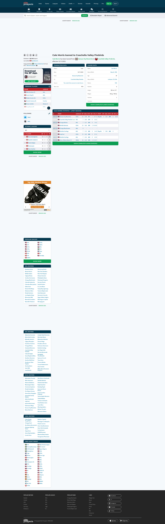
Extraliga (42, 255)
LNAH (41, 472)
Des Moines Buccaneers (31, 425)
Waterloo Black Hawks (43, 434)
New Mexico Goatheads (43, 378)
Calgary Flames (28, 276)
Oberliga (29, 479)
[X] (27, 55)
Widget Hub (91, 498)
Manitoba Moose (42, 337)
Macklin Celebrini (33, 140)
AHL (44, 92)
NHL (28, 242)
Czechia (45, 101)
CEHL (41, 453)
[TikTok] (36, 55)
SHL (41, 249)
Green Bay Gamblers (30, 433)
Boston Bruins (28, 271)
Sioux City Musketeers (43, 426)
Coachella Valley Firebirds (29, 350)
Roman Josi (31, 146)
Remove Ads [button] (133, 20)
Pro (103, 3)
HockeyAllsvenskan (32, 447)
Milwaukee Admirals (43, 339)
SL (27, 472)
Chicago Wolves (29, 346)
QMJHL (28, 257)
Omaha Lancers (41, 423)
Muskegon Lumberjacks (44, 421)
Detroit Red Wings (29, 288)
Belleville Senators (29, 339)
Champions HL (30, 462)
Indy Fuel (27, 401)
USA (116, 83)
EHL (28, 459)
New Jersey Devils (42, 269)
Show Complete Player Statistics (102, 104)
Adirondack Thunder (30, 378)
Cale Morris (56, 59)
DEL (28, 475)
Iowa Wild (27, 368)
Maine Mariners (29, 410)
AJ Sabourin (35, 61)
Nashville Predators (30, 301)
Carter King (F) (29, 95)
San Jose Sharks (42, 282)
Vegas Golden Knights (43, 297)
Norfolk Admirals (42, 380)
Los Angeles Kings (29, 295)
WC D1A (29, 483)
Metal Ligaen (30, 457)
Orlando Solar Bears (42, 382)
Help (90, 502)
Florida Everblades (29, 389)
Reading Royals (41, 387)
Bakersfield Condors (30, 337)
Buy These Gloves (36, 207)
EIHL (41, 451)
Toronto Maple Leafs (43, 291)
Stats (40, 3)
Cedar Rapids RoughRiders (28, 420)
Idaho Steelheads (29, 399)
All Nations (26, 508)
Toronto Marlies (41, 362)
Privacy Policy (92, 504)
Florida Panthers (29, 293)
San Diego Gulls (41, 350)
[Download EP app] (37, 75)
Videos (63, 3)
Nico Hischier (31, 149)
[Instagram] (30, 55)
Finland (25, 504)
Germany (26, 506)
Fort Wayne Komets (30, 391)
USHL (41, 242)
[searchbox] (56, 15)
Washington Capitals (43, 299)
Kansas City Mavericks (30, 407)
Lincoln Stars (28, 435)
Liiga (41, 251)
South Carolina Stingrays (41, 393)
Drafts (70, 3)
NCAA (28, 251)
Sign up (109, 3)
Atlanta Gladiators (29, 382)
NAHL (41, 244)
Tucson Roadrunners (43, 364)
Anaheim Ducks (29, 269)
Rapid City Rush (41, 384)
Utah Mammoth (42, 293)
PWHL (41, 483)
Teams (47, 3)
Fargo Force (28, 431)
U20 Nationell (30, 449)
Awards (88, 3)
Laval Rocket (28, 370)
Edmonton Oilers (29, 291)
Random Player (97, 15)
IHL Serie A (42, 447)
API (89, 508)
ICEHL (28, 485)
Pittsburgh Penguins (43, 280)
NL (40, 253)
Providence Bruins (42, 343)
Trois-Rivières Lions (42, 402)
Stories (80, 3)
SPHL (28, 249)
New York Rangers (42, 273)
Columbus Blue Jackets (30, 284)
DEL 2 (28, 477)
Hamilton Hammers (30, 358)
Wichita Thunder (42, 409)
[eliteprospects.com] (28, 3)
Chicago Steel (28, 423)
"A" (71, 140)
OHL (28, 255)
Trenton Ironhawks (42, 400)
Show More (37, 152)
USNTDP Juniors (42, 432)
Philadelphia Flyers (42, 278)
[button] (113, 10)
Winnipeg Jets (41, 301)
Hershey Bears (28, 366)
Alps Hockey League (45, 444)
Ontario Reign (41, 341)
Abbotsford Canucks (30, 335)
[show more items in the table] (48, 108)
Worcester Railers (42, 411)
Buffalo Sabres (28, 273)
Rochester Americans (43, 346)
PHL (41, 457)
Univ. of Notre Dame (65, 140)
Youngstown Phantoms (43, 436)
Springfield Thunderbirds (41, 355)
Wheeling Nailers (42, 407)
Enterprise (91, 513)
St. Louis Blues (41, 286)
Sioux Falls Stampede (43, 428)
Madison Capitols (42, 419)
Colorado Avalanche (30, 282)
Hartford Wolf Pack (29, 360)
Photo (90, 506)
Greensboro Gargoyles (30, 393)
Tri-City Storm (41, 430)
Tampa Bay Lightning (43, 288)
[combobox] (56, 15)
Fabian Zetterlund (39, 64)
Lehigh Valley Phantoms (44, 335)
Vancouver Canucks (42, 295)
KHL (41, 247)
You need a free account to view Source (73, 83)
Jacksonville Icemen (30, 403)
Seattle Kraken (41, 284)
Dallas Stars (28, 286)
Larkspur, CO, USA (112, 79)
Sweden (25, 498)
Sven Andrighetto (32, 137)
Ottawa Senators (42, 276)
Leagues (55, 3)
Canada (25, 500)
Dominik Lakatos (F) (31, 101)
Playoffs (99, 116)
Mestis (28, 455)
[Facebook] (25, 55)
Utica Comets (41, 366)
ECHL (44, 98)
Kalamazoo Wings (29, 405)
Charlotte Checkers (30, 343)
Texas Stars (40, 360)
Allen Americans (29, 380)
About (90, 500)
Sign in (115, 3)
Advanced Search (111, 15)
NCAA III (42, 470)
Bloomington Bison (29, 384)
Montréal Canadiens (30, 299)
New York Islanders (42, 271)
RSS (90, 511)
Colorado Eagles (29, 353)
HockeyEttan (30, 451)
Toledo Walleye (41, 398)
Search (84, 15)
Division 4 (45, 104)
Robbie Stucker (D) (30, 98)
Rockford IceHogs (42, 348)
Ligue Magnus (43, 449)
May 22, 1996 (114, 72)
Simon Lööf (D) (30, 104)
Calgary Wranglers (29, 341)
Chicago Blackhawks (30, 280)
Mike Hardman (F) (30, 92)
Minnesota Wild (29, 297)
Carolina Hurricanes (30, 278)
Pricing (96, 3)
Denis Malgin (31, 143)
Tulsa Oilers (40, 405)
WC (28, 481)
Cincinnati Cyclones (30, 387)
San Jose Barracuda (42, 352)
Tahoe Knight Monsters (43, 396)
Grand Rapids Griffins (30, 356)
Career (90, 515)
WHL (28, 253)
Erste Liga (42, 455)
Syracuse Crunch (42, 358)
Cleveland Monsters (30, 348)
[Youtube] (33, 55)
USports (42, 475)
